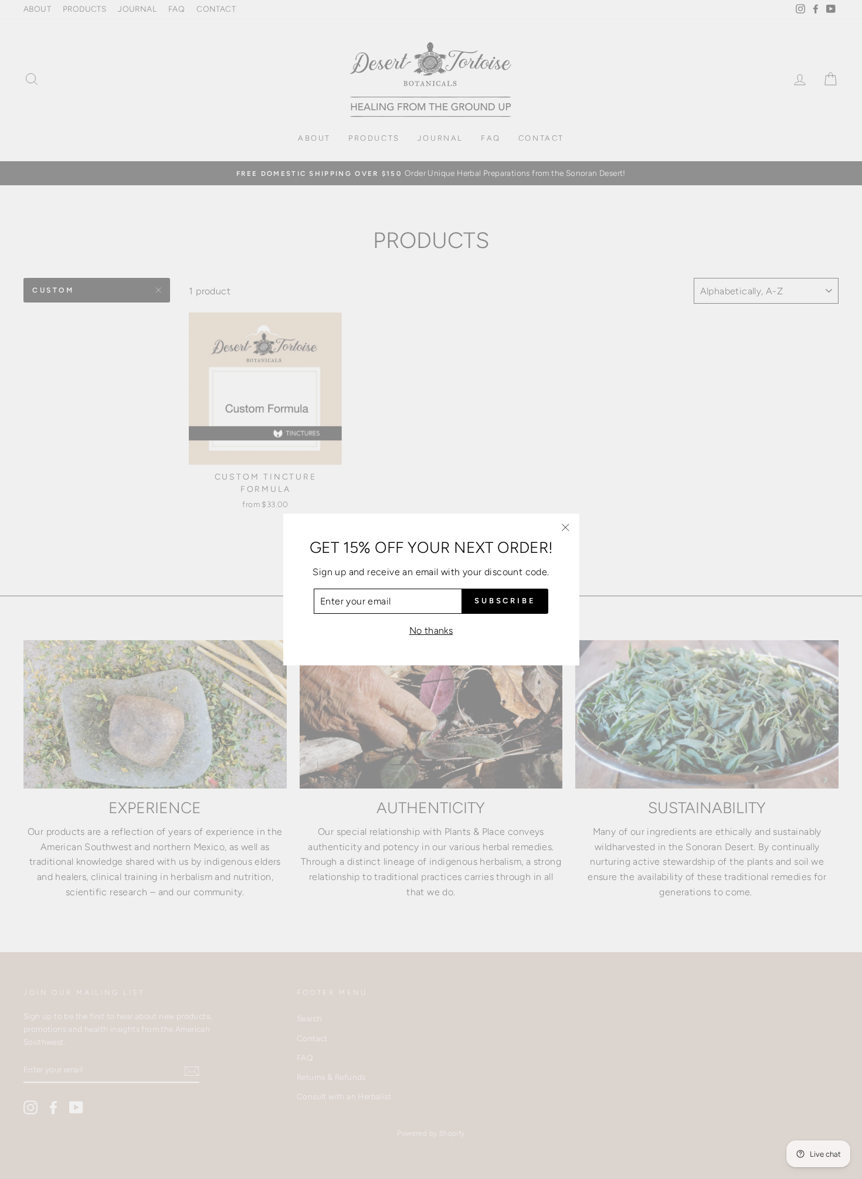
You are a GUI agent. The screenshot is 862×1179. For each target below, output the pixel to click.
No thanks (431, 630)
